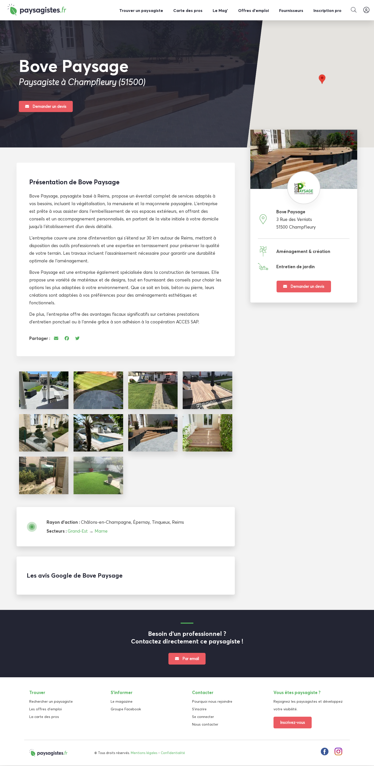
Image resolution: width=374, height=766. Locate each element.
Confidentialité (173, 753)
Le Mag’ (220, 10)
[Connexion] (366, 10)
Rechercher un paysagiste (51, 701)
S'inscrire (199, 709)
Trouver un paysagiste (141, 10)
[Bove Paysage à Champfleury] (43, 390)
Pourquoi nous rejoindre (212, 701)
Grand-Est (78, 531)
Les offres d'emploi (45, 709)
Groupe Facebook (126, 709)
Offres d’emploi (253, 10)
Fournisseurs (291, 10)
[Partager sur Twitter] (77, 338)
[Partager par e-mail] (56, 338)
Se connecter (203, 716)
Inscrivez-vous (292, 722)
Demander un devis (49, 106)
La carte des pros (44, 716)
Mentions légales (144, 753)
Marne (101, 531)
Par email (190, 658)
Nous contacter (205, 724)
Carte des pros (188, 10)
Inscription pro (327, 10)
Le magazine (122, 701)
